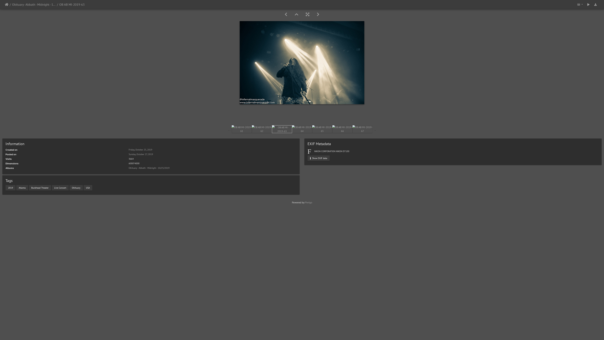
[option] (242, 129)
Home (6, 4)
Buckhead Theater (40, 187)
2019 (10, 187)
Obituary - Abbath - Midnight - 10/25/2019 (34, 5)
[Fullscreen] (307, 14)
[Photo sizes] (580, 4)
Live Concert (60, 187)
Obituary (76, 187)
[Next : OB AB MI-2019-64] (318, 14)
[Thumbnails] (296, 14)
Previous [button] (229, 129)
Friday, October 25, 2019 (140, 149)
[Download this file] (595, 4)
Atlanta (22, 187)
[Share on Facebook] (302, 116)
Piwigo (308, 202)
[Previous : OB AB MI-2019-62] (286, 14)
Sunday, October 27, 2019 (141, 154)
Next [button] (374, 129)
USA (88, 187)
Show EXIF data (319, 158)
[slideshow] (588, 4)
